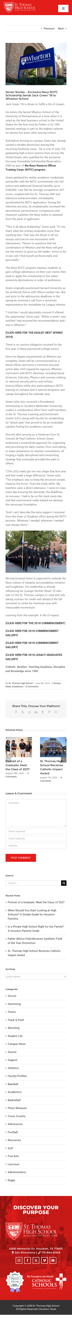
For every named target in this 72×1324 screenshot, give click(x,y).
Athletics (13, 1068)
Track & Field (16, 1020)
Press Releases (17, 1108)
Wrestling (13, 1028)
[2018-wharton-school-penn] (36, 64)
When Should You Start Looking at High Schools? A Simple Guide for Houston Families (32, 914)
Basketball (14, 1100)
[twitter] (36, 1260)
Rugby (11, 1180)
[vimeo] (44, 1260)
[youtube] (53, 1260)
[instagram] (19, 1260)
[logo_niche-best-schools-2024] (15, 1272)
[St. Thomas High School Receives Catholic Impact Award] (53, 738)
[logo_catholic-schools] (46, 1274)
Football (13, 1132)
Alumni (12, 1052)
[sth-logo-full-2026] (22, 3)
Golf (10, 1148)
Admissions (15, 1124)
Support (12, 1060)
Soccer (12, 996)
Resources (14, 1140)
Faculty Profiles (17, 1076)
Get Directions (25, 1252)
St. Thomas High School (20, 683)
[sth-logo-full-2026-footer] (36, 1223)
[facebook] (27, 1260)
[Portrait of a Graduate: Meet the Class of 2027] (19, 738)
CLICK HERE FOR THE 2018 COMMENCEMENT (35, 623)
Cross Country (16, 1116)
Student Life (15, 1036)
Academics (17, 686)
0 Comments (31, 686)
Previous (49, 28)
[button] (8, 759)
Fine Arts (13, 1156)
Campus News (17, 1044)
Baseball (13, 1084)
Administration (17, 1172)
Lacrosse (13, 1164)
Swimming (14, 1004)
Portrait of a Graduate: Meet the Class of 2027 (18, 765)
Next (61, 28)
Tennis (12, 1012)
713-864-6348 (50, 1252)
